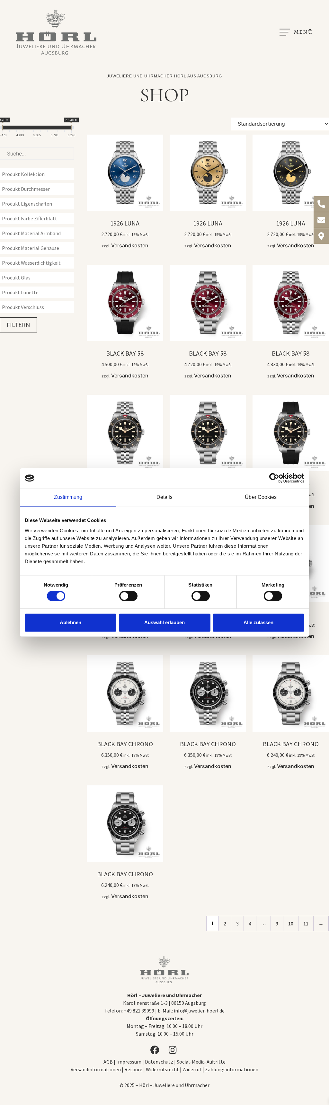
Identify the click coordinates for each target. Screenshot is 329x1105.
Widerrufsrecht (162, 1069)
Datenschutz (159, 1061)
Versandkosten (129, 245)
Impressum (129, 1061)
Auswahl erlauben (164, 622)
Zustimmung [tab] (68, 497)
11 (305, 923)
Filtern (18, 325)
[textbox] (38, 174)
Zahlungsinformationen (231, 1069)
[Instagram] (173, 1050)
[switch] (128, 596)
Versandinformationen (96, 1069)
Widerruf (191, 1069)
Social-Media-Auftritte (201, 1061)
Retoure (133, 1069)
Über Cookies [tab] (261, 497)
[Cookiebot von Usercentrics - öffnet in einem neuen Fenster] (276, 478)
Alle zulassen (258, 622)
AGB (108, 1061)
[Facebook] (155, 1050)
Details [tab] (164, 497)
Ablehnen (70, 622)
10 (290, 923)
